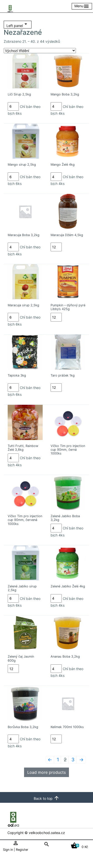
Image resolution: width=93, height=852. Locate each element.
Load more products (46, 772)
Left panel (17, 24)
